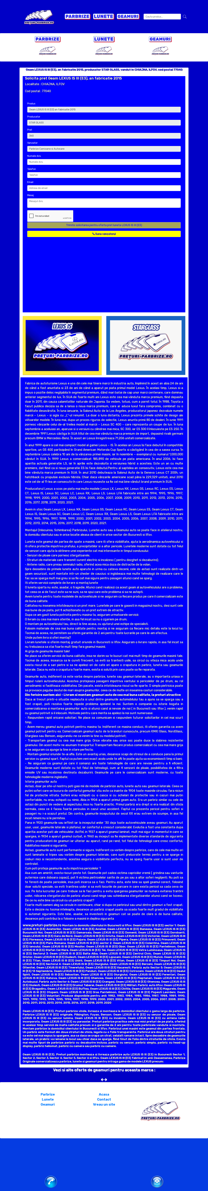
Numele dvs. (34, 156)
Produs (31, 103)
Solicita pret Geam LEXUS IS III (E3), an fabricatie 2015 (73, 78)
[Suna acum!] (51, 1182)
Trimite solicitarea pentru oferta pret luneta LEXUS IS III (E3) (104, 225)
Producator (33, 116)
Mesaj (30, 195)
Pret (29, 129)
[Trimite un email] (157, 1181)
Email (30, 182)
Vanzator (32, 142)
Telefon (31, 169)
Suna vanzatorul (105, 233)
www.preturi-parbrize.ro (42, 925)
